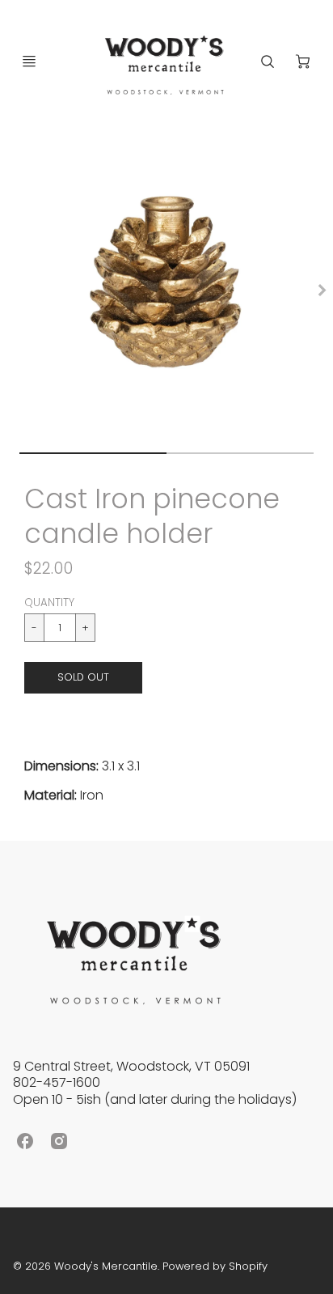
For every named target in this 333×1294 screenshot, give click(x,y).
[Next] (322, 290)
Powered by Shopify (215, 1266)
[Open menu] (29, 61)
